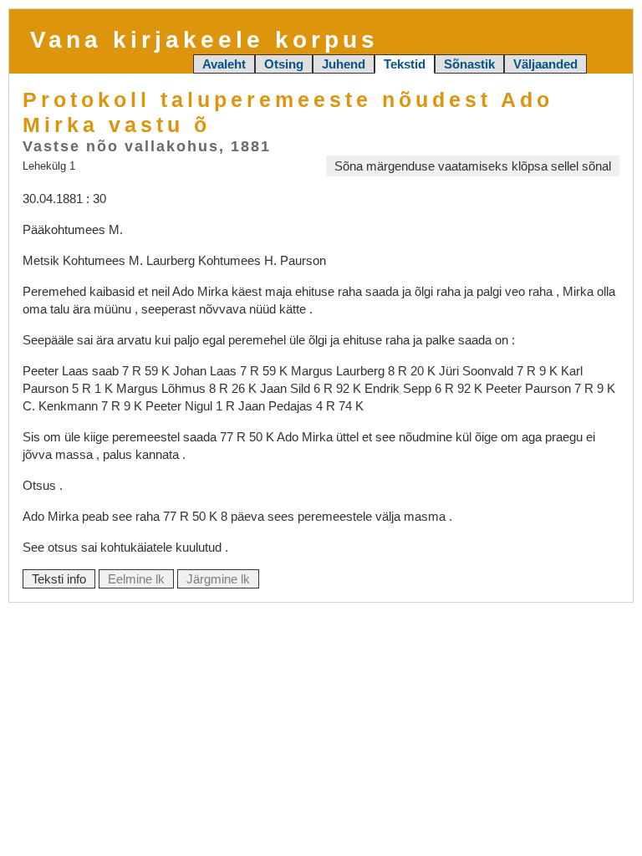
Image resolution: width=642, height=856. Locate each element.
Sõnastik (469, 64)
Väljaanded (545, 64)
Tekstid (404, 64)
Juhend (343, 64)
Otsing (283, 64)
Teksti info (59, 579)
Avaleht (224, 64)
